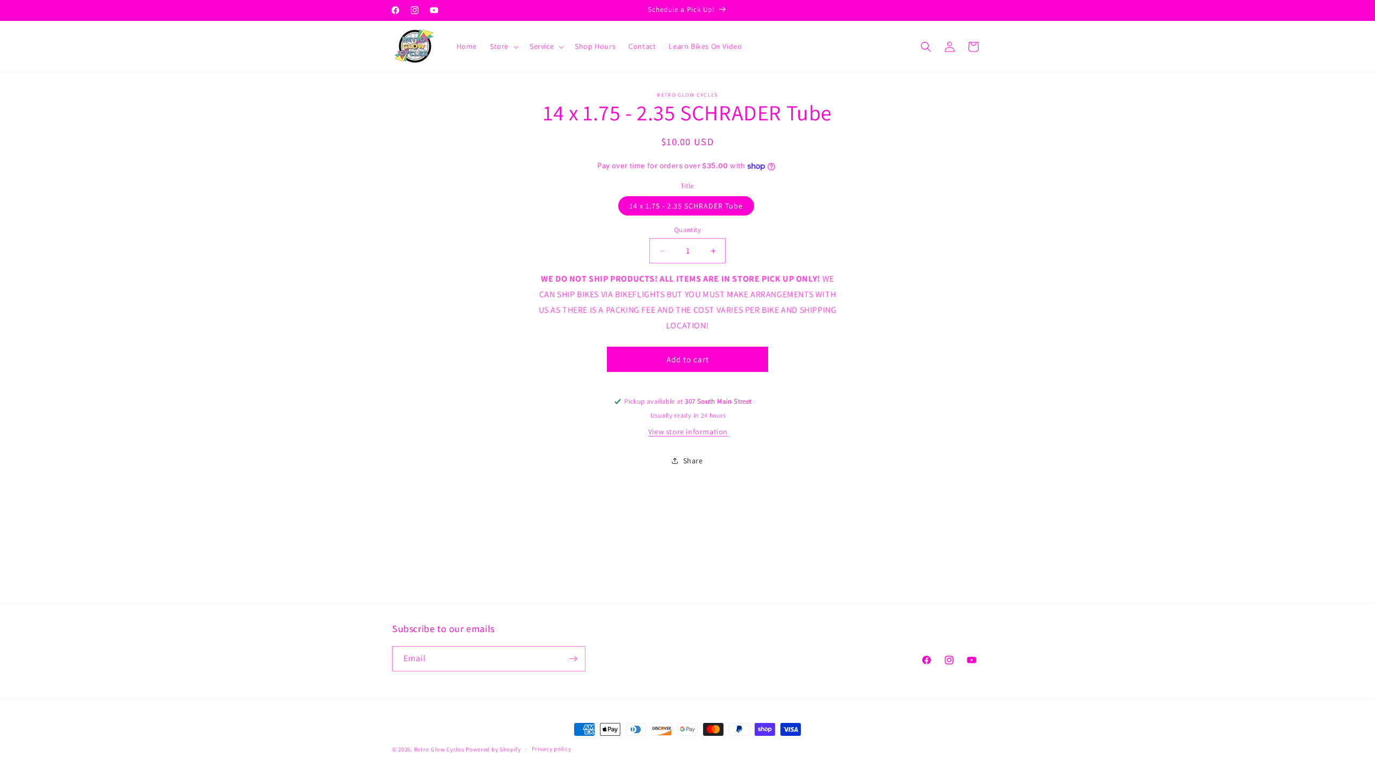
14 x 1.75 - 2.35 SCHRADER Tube (686, 206)
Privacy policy (551, 748)
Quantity (687, 229)
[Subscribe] (573, 658)
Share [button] (693, 460)
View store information (688, 431)
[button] (503, 46)
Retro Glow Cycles (439, 749)
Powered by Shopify (493, 749)
